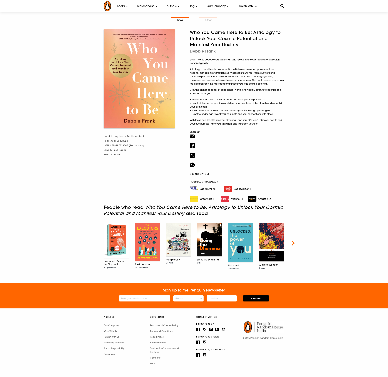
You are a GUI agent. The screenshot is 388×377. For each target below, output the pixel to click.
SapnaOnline (208, 188)
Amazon (263, 198)
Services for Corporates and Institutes (164, 350)
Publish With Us (111, 337)
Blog (192, 6)
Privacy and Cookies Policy (164, 325)
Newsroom (109, 354)
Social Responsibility (114, 348)
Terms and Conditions (161, 331)
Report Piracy (157, 337)
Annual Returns (158, 342)
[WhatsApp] (237, 163)
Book (180, 20)
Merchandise (146, 6)
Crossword (206, 198)
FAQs (152, 363)
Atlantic (235, 198)
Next (293, 243)
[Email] (237, 134)
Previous (94, 243)
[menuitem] (121, 6)
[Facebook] (237, 143)
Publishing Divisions (114, 342)
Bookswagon (241, 188)
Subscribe (256, 298)
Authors (172, 6)
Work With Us (110, 331)
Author (208, 20)
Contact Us (155, 357)
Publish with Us (247, 6)
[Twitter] (237, 153)
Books (121, 6)
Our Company (216, 6)
